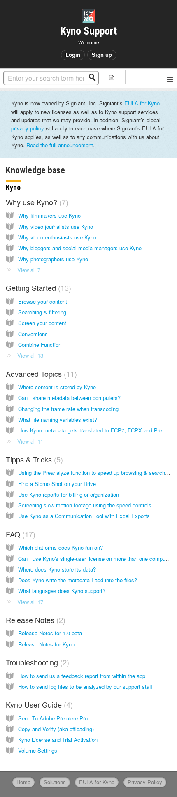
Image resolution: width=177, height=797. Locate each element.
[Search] (94, 78)
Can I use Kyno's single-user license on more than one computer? (96, 558)
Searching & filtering (42, 312)
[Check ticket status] (112, 77)
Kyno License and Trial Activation (58, 740)
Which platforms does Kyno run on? (60, 547)
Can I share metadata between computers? (69, 398)
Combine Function (39, 345)
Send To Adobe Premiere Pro (53, 718)
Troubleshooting (36, 662)
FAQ (19, 534)
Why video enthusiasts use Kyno (57, 237)
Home (23, 782)
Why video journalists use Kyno (55, 226)
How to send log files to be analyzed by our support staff (85, 686)
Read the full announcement (59, 145)
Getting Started (37, 287)
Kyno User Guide (38, 704)
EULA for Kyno (142, 103)
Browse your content (42, 301)
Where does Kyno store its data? (57, 569)
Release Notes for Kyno (46, 644)
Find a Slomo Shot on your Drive (57, 484)
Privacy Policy (145, 782)
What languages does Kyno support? (61, 591)
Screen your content (42, 323)
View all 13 (30, 355)
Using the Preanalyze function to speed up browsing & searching (95, 472)
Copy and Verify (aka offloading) (56, 729)
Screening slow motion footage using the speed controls (84, 505)
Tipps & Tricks (33, 459)
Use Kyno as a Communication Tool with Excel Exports (84, 516)
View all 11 (30, 441)
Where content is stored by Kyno (57, 387)
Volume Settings (37, 750)
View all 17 (30, 602)
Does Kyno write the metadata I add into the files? (77, 580)
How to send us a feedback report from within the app (81, 676)
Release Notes (34, 619)
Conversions (33, 334)
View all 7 (28, 270)
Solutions (55, 782)
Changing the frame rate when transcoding (68, 409)
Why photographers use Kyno (53, 259)
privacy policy (27, 128)
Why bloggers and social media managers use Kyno (80, 248)
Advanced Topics (40, 373)
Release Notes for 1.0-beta (50, 633)
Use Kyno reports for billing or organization (68, 494)
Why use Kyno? (36, 202)
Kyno (13, 187)
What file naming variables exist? (57, 419)
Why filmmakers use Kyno (49, 215)
